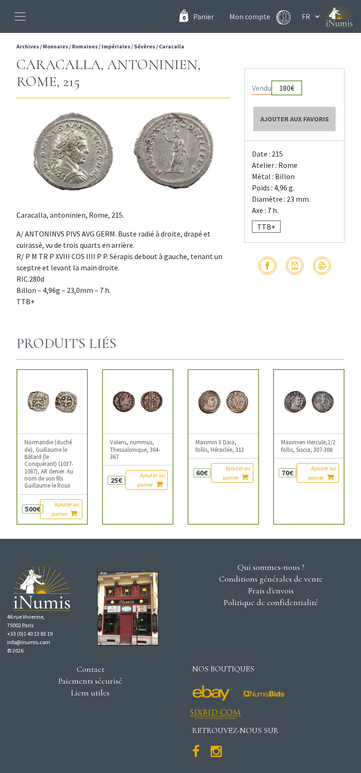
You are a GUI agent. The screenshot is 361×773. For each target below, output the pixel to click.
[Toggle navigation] (20, 16)
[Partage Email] (295, 266)
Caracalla (171, 46)
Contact (90, 669)
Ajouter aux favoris (294, 119)
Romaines (85, 46)
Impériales (116, 46)
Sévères (144, 46)
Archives (28, 46)
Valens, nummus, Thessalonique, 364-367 (135, 449)
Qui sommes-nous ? (271, 567)
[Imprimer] (322, 266)
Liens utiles (90, 692)
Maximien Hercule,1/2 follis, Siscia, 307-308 (308, 446)
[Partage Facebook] (267, 266)
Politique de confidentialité (271, 602)
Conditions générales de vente (271, 579)
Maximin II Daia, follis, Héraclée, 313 (220, 446)
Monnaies (55, 46)
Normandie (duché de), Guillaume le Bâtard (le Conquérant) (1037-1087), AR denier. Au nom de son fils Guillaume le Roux (48, 464)
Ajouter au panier (65, 509)
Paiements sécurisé (90, 681)
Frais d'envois (271, 590)
